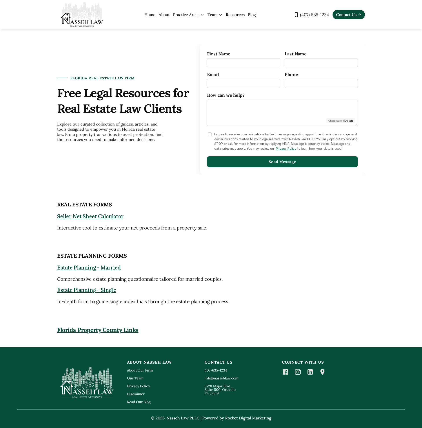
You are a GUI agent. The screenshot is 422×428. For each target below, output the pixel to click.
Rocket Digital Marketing (248, 418)
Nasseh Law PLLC (183, 418)
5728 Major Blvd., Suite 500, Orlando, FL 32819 (221, 389)
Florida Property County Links (97, 329)
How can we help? (226, 95)
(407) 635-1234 (314, 14)
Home (149, 14)
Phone (291, 74)
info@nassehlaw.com (221, 378)
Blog (252, 14)
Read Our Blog (139, 402)
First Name (218, 53)
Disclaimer (136, 394)
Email (213, 74)
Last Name (296, 53)
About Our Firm (140, 370)
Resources (235, 14)
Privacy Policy (286, 148)
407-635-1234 (216, 370)
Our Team (135, 378)
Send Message (282, 161)
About (164, 14)
